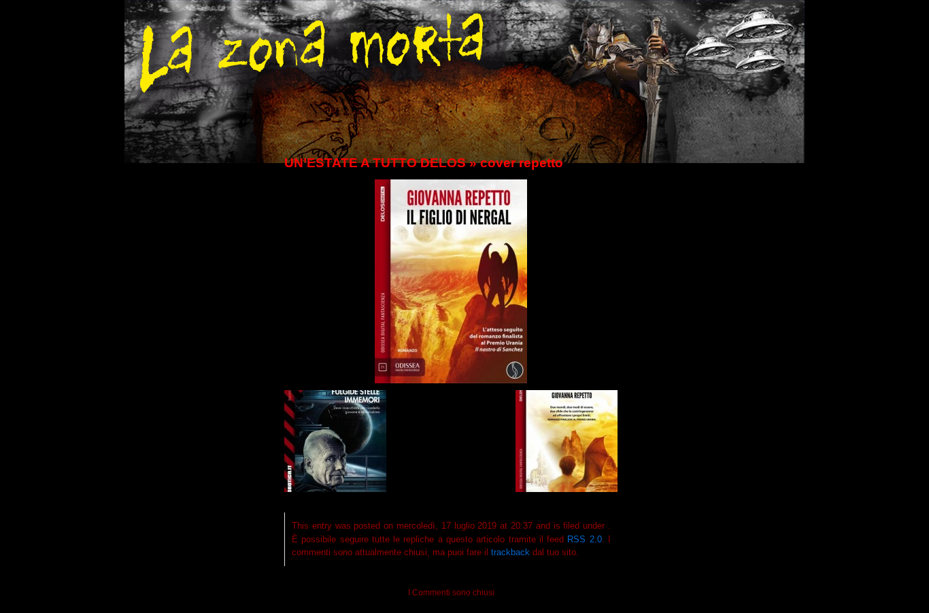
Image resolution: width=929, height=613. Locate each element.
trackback (510, 552)
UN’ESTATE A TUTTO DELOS (375, 163)
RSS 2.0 (584, 539)
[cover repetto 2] (567, 488)
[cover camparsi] (335, 488)
